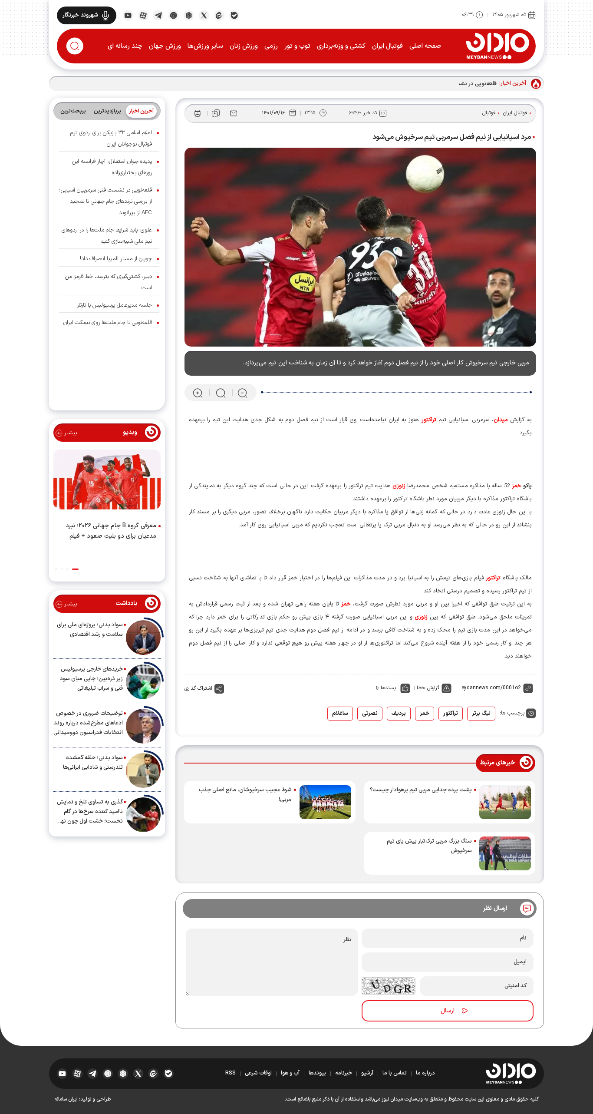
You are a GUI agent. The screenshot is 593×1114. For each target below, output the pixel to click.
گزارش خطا (428, 688)
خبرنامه (343, 1073)
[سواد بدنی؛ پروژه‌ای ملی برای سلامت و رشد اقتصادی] (143, 637)
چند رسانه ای (125, 46)
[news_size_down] (242, 392)
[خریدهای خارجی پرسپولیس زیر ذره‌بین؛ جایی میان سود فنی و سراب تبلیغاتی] (143, 681)
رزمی (271, 46)
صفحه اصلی (425, 46)
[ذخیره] (215, 113)
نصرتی (370, 713)
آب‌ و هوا (290, 1073)
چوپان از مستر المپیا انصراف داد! (116, 259)
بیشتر (70, 433)
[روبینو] (173, 15)
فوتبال (489, 113)
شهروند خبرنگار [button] (80, 15)
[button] (75, 569)
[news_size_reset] (220, 392)
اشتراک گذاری (198, 688)
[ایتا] (219, 15)
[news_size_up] (197, 392)
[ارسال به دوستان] (233, 113)
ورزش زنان (244, 46)
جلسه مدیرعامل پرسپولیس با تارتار (114, 305)
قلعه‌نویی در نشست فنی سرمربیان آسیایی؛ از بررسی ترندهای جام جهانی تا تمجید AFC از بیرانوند (105, 201)
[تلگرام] (158, 15)
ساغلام (340, 713)
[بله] (234, 15)
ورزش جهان (165, 46)
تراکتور (450, 713)
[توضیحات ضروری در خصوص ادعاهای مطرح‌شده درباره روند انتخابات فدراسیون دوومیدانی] (143, 726)
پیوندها (317, 1073)
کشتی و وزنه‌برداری (341, 46)
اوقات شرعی (258, 1073)
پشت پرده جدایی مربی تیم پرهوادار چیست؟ (421, 790)
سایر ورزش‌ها (205, 46)
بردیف (399, 713)
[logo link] (497, 46)
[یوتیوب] (127, 15)
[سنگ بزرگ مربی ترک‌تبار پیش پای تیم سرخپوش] (505, 853)
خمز (424, 713)
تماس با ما (394, 1073)
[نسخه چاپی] (197, 113)
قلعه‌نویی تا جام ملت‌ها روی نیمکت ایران (107, 322)
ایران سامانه (66, 1099)
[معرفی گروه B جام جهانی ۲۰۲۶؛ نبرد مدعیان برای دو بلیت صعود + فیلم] (107, 481)
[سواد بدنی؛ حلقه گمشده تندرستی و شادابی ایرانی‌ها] (143, 770)
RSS (230, 1073)
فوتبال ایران (387, 46)
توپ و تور (297, 46)
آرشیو (367, 1073)
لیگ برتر (481, 713)
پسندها (388, 688)
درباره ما (425, 1073)
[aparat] (143, 15)
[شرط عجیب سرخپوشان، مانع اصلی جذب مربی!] (325, 802)
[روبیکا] (188, 15)
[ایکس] (203, 15)
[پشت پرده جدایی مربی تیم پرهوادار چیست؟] (505, 802)
